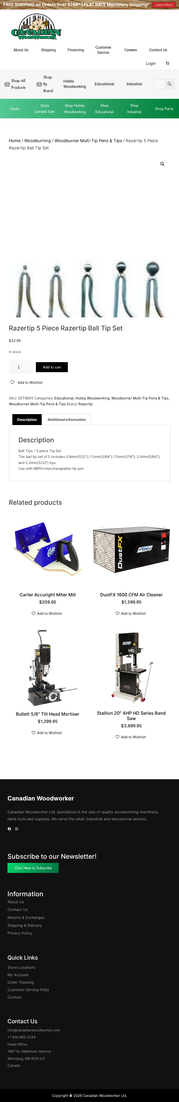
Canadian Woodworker (40, 798)
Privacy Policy (19, 933)
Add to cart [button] (48, 595)
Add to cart (52, 367)
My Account (18, 974)
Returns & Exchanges (26, 917)
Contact (14, 997)
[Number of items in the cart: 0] (167, 63)
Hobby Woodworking (92, 398)
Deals (15, 108)
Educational (63, 398)
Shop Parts (164, 108)
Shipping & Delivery (24, 925)
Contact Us (17, 909)
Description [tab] (27, 419)
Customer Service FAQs (28, 989)
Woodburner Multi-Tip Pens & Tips (88, 140)
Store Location (20, 967)
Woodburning (37, 140)
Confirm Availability (131, 595)
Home (15, 140)
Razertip (86, 404)
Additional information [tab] (67, 419)
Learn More (164, 4)
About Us (15, 901)
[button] (162, 164)
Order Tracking (20, 982)
